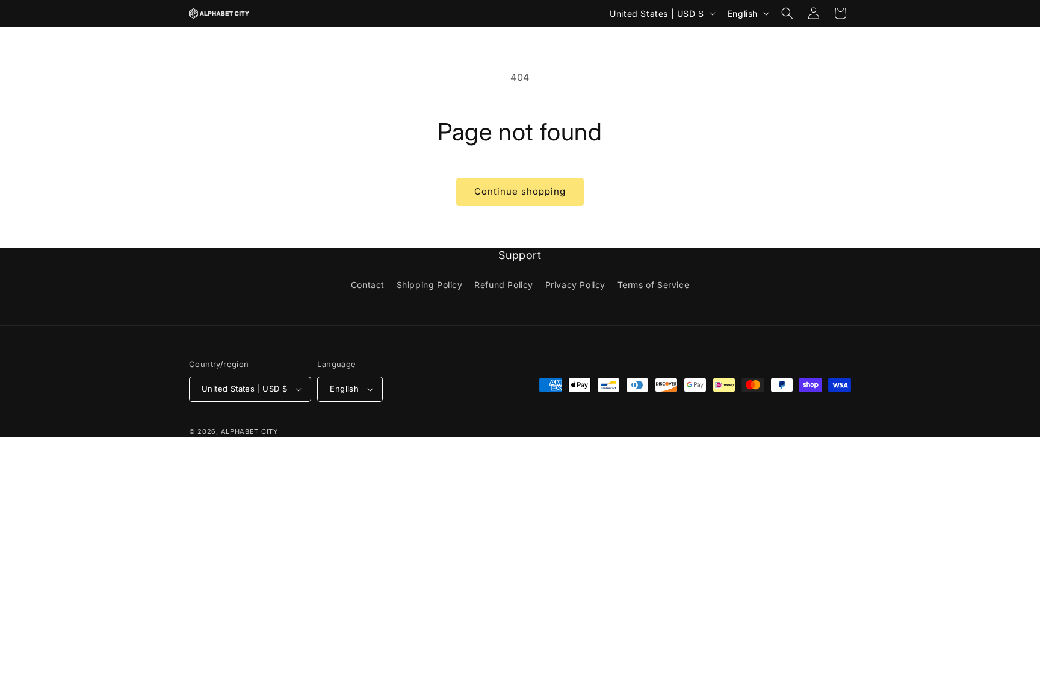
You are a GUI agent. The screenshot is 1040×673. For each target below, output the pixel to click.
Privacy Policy (575, 285)
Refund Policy (503, 285)
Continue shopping (520, 191)
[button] (787, 13)
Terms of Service (654, 285)
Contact (368, 285)
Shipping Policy (430, 285)
